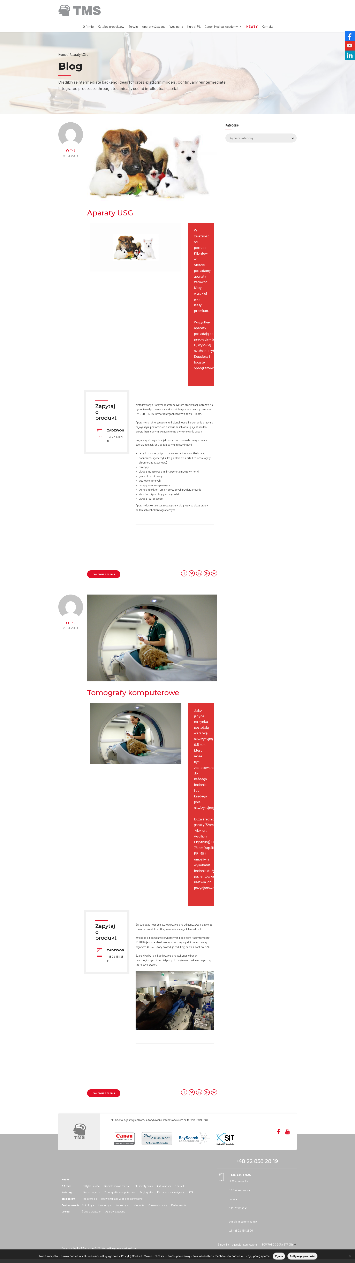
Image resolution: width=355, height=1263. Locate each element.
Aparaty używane (153, 26)
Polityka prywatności (302, 1256)
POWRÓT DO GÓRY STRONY (277, 1244)
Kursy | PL (194, 26)
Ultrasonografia (91, 1192)
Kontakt (267, 26)
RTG (191, 1192)
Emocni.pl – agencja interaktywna (237, 1244)
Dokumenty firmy (143, 1186)
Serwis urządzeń (91, 1211)
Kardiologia (105, 1205)
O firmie (88, 26)
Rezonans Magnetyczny (170, 1192)
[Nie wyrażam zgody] (350, 1256)
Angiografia (146, 1192)
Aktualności (164, 1186)
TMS (72, 150)
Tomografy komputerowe (133, 692)
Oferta (65, 1211)
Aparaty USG (110, 212)
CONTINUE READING (103, 574)
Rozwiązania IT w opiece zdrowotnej (122, 1198)
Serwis (133, 26)
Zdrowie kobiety (157, 1205)
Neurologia (122, 1205)
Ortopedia (138, 1205)
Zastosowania (70, 1205)
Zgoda (279, 1256)
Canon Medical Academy (221, 26)
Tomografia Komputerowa (120, 1192)
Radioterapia (89, 1198)
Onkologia (88, 1205)
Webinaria (176, 26)
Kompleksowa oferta (116, 1186)
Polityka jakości (91, 1186)
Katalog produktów (111, 26)
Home (62, 54)
